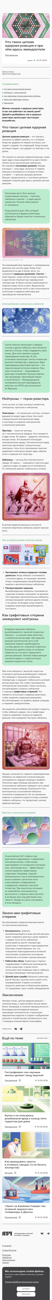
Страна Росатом (9, 1250)
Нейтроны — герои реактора (15, 93)
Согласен (26, 1289)
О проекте (7, 1245)
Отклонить (26, 1294)
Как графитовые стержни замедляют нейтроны (22, 96)
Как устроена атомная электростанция (22, 540)
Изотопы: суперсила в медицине (19, 812)
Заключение (8, 103)
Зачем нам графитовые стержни (16, 99)
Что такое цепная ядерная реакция (17, 89)
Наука (29, 60)
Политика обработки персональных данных (8, 1259)
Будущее (9, 1172)
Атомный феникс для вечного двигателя (23, 304)
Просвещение (11, 55)
